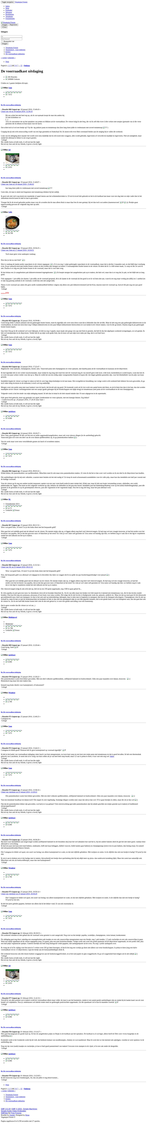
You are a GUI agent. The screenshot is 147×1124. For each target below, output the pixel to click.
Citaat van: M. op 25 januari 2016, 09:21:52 (17, 567)
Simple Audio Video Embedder (13, 1111)
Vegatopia (9, 16)
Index (8, 6)
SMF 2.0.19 (5, 1109)
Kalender (9, 10)
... (19, 66)
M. (9, 499)
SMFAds (4, 1113)
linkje (112, 756)
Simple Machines (30, 1109)
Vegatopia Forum (21, 2)
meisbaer (12, 411)
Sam (10, 88)
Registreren (10, 14)
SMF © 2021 (17, 1109)
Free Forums (16, 1113)
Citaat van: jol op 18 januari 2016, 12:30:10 (17, 111)
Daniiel (12, 1115)
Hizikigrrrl (12, 617)
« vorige (4, 58)
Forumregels (10, 19)
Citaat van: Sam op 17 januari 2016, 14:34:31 (17, 250)
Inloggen (9, 12)
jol (9, 150)
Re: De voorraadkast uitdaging (11, 105)
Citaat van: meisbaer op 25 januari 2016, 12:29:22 (19, 792)
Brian (27, 1115)
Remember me (8, 41)
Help (7, 8)
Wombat (11, 693)
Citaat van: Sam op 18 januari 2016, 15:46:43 (17, 184)
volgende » (11, 58)
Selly (10, 212)
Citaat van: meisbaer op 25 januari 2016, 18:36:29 (19, 894)
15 (21, 66)
